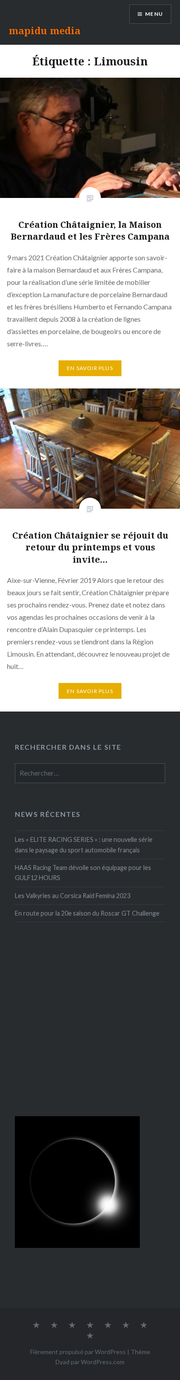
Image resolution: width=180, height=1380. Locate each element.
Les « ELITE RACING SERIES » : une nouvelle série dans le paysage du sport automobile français (83, 844)
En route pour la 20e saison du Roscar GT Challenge (87, 913)
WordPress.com (103, 1362)
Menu (154, 14)
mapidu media (44, 30)
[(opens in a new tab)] (70, 958)
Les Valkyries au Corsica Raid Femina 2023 (72, 895)
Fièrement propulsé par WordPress (78, 1351)
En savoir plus (90, 368)
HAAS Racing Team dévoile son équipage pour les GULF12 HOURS (83, 872)
